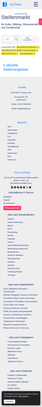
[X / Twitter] (27, 187)
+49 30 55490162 (24, 104)
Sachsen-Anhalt (14, 268)
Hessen (10, 242)
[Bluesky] (30, 187)
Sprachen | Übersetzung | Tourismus (17, 315)
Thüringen (11, 275)
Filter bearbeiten (27, 39)
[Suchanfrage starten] (16, 39)
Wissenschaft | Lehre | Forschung (16, 328)
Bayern (10, 225)
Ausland (11, 219)
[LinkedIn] (12, 187)
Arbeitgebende (13, 146)
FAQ (9, 156)
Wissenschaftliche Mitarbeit (18, 382)
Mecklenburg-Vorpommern (18, 249)
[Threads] (24, 187)
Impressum (12, 160)
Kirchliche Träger (14, 348)
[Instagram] (21, 187)
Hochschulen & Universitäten (19, 345)
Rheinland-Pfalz (14, 259)
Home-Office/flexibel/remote (18, 245)
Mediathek (7, 197)
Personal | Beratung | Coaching (15, 308)
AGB (9, 150)
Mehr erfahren (23, 396)
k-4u (9, 137)
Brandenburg (13, 232)
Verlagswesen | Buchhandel (14, 321)
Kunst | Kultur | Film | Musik (13, 305)
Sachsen (11, 265)
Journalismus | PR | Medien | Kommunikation (20, 301)
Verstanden (9, 401)
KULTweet (8, 178)
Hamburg (11, 239)
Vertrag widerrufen (12, 208)
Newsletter (12, 140)
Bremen (11, 235)
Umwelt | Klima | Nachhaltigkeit (15, 318)
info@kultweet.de (24, 109)
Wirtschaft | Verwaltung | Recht (15, 325)
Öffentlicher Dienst (15, 351)
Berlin (10, 229)
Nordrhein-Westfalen (15, 255)
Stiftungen (11, 355)
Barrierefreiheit (9, 203)
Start (9, 127)
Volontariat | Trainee (15, 378)
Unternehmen (13, 358)
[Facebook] (18, 187)
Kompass (11, 143)
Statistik (6, 200)
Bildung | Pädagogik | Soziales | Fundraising (20, 295)
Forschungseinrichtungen (17, 342)
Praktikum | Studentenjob (17, 375)
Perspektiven (13, 133)
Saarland (11, 262)
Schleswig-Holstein (15, 272)
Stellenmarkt (12, 130)
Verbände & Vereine (15, 361)
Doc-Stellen (12, 385)
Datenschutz (12, 153)
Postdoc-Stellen (14, 388)
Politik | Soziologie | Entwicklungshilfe (17, 311)
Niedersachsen (13, 252)
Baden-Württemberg (15, 222)
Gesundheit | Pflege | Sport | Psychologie (19, 298)
